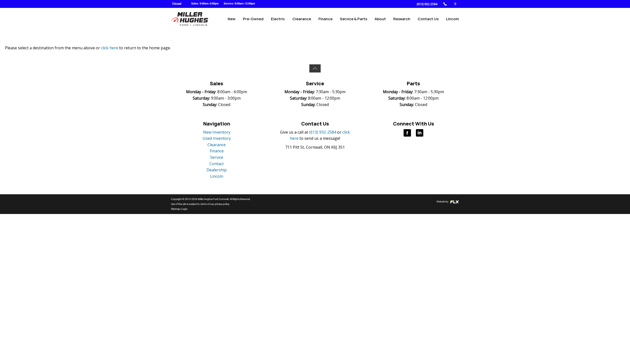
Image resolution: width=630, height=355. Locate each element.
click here (109, 48)
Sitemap (175, 209)
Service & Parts (353, 18)
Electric (278, 18)
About (380, 18)
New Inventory (216, 132)
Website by (443, 201)
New (232, 18)
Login (184, 209)
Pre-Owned (253, 18)
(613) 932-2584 (427, 4)
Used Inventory (217, 138)
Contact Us (428, 18)
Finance (325, 18)
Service (216, 157)
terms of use (207, 204)
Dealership (216, 170)
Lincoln (452, 18)
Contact (216, 163)
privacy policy (222, 204)
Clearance (301, 18)
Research (401, 18)
